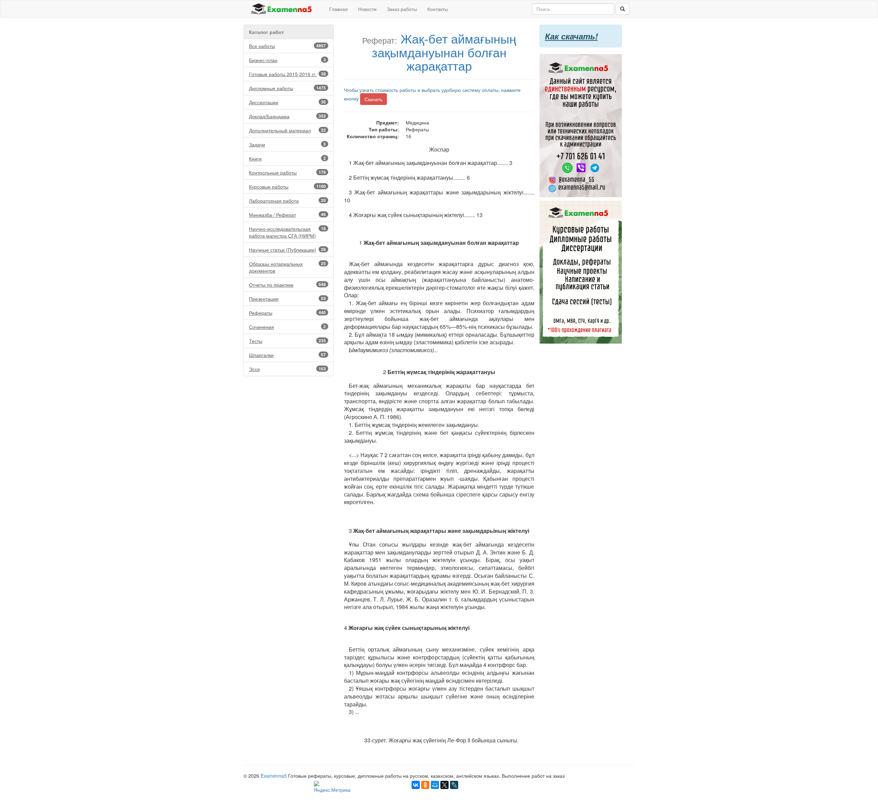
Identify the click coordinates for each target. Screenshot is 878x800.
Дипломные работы (287, 88)
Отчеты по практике (287, 284)
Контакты (437, 8)
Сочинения (287, 326)
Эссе (287, 369)
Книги (287, 158)
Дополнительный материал (287, 130)
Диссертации (287, 102)
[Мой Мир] (435, 785)
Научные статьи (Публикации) (287, 249)
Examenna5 (274, 775)
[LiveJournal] (454, 785)
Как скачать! (571, 36)
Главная (338, 8)
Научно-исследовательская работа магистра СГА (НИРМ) (287, 232)
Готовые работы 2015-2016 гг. (287, 74)
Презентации (287, 298)
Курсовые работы (287, 186)
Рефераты (287, 312)
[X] (444, 785)
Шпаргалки (287, 354)
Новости (367, 8)
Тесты (287, 340)
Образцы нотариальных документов (287, 267)
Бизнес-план (287, 60)
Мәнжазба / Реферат (287, 214)
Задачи (287, 144)
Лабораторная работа (287, 200)
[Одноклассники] (425, 785)
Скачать (373, 99)
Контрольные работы (287, 172)
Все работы (287, 46)
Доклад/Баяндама (287, 116)
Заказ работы (402, 8)
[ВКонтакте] (416, 785)
